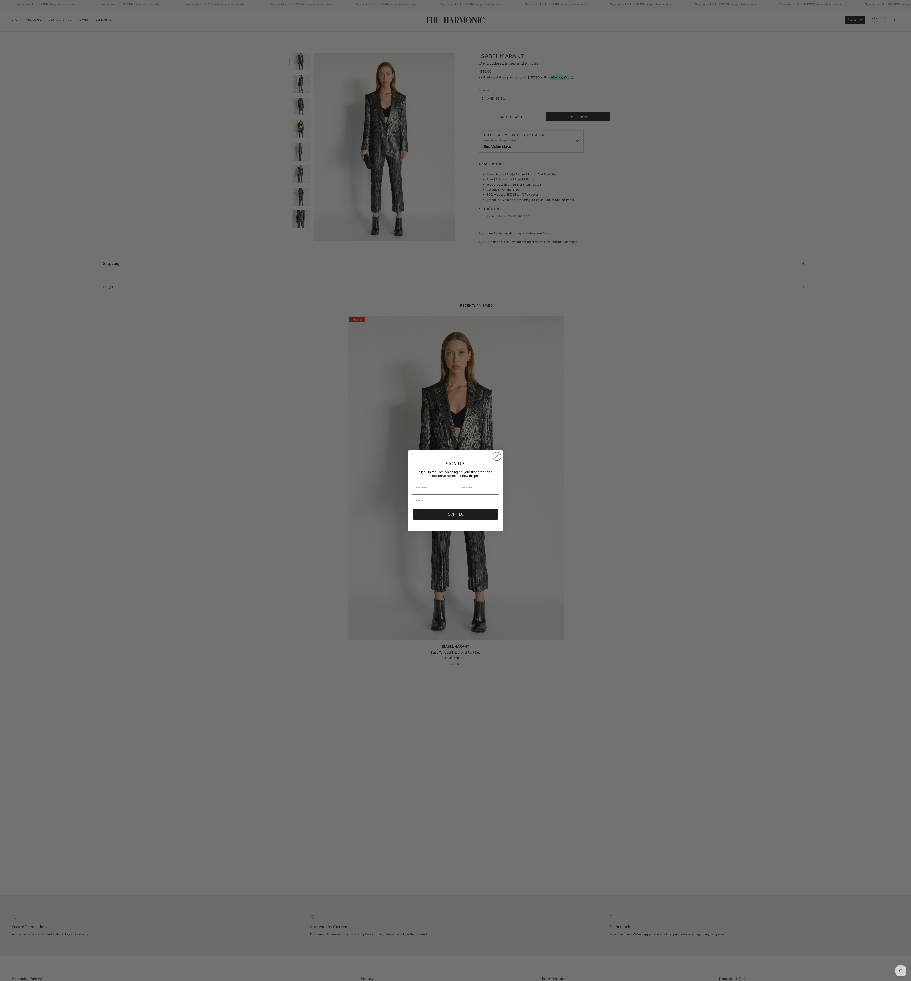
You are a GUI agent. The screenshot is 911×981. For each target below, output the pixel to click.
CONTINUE (456, 514)
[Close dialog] (497, 456)
